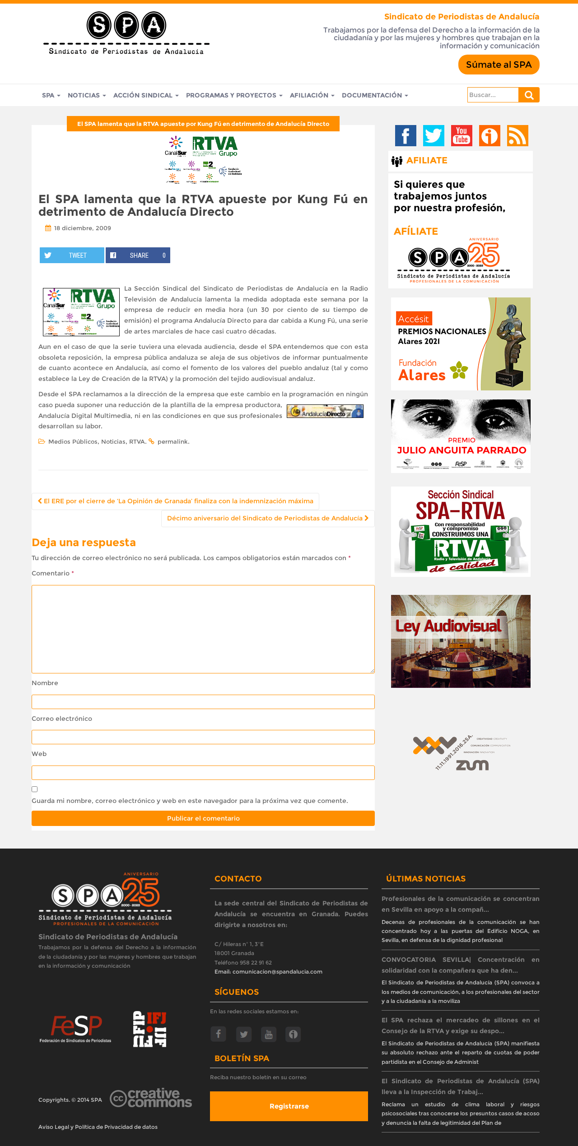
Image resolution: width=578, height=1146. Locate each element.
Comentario (53, 573)
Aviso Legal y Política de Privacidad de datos (98, 1126)
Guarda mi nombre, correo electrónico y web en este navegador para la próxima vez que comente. (190, 801)
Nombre (45, 683)
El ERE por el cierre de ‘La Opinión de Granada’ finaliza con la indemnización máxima (177, 501)
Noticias (85, 95)
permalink (173, 441)
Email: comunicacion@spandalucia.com (268, 971)
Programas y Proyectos (232, 95)
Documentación (373, 95)
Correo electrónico (62, 719)
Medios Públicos (73, 441)
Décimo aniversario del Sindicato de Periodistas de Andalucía (265, 518)
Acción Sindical (143, 95)
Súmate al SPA (499, 64)
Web (39, 754)
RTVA (137, 441)
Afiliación (310, 95)
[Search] (529, 94)
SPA (49, 95)
